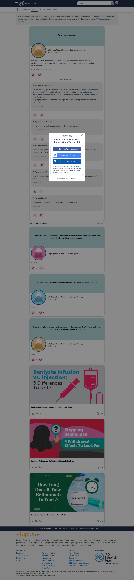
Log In (74, 178)
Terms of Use (73, 166)
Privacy (61, 172)
